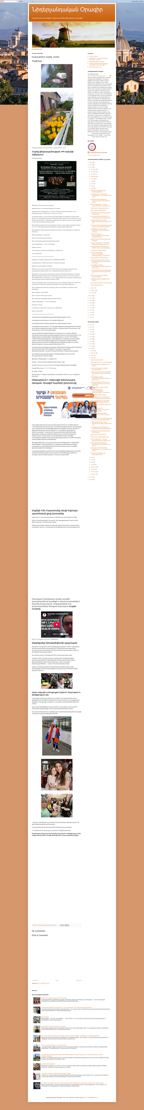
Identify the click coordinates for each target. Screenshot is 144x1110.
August (93, 178)
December (93, 169)
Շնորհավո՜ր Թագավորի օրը (100, 208)
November (93, 171)
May (92, 186)
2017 (90, 310)
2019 (90, 305)
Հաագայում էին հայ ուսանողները (101, 282)
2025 (90, 164)
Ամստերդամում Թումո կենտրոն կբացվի (101, 239)
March (92, 288)
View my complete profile (94, 155)
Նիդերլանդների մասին (96, 61)
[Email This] (61, 925)
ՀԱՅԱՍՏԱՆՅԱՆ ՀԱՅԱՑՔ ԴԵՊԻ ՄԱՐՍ (100, 279)
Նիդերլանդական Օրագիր (67, 9)
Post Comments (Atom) (43, 983)
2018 (90, 307)
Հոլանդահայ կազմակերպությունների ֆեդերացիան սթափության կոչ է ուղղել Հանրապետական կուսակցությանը (72, 1055)
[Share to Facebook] (66, 925)
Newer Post (35, 980)
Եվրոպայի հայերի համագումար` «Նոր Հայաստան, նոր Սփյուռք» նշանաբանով (66, 1007)
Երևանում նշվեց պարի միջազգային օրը (98, 191)
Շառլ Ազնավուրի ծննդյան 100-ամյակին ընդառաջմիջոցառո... (101, 216)
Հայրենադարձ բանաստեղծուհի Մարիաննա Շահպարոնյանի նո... (101, 271)
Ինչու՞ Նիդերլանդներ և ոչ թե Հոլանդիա (54, 1045)
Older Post (78, 980)
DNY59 (86, 1097)
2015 (90, 315)
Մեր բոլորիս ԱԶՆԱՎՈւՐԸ (98, 210)
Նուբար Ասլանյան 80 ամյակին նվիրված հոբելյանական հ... (100, 243)
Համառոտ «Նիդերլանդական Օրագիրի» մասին (98, 58)
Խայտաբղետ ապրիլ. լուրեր (99, 257)
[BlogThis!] (62, 925)
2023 (90, 295)
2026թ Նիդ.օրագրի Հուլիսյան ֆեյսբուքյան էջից (56, 1073)
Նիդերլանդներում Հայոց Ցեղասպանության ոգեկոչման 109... (101, 221)
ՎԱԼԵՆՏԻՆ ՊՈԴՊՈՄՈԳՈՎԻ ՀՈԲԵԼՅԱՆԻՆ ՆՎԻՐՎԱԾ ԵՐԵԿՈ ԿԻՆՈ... (101, 195)
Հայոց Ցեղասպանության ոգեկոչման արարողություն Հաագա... (100, 230)
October (93, 174)
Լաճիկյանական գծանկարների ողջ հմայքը (100, 213)
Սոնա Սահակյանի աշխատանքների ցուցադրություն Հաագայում (100, 254)
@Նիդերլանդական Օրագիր (98, 152)
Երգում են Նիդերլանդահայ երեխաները (54, 998)
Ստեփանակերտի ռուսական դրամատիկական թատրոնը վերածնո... (100, 261)
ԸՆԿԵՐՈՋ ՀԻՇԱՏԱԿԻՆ (48, 1064)
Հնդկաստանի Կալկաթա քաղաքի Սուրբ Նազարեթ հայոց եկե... (101, 225)
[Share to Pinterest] (68, 925)
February (93, 290)
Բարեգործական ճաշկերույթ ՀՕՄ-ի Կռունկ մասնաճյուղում (101, 247)
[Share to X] (64, 925)
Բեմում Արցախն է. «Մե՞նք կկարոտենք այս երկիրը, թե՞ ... (101, 205)
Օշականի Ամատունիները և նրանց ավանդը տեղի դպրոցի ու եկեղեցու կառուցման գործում (70, 1035)
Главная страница (93, 56)
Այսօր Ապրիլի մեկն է (97, 285)
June (92, 183)
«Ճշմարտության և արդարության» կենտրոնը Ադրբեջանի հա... (100, 235)
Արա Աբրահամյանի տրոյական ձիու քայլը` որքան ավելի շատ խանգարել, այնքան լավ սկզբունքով (72, 1083)
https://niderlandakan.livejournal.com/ (96, 75)
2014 (90, 317)
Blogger (96, 1097)
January (93, 292)
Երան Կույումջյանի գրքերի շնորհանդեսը (99, 275)
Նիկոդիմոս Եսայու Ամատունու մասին (53, 1026)
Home (57, 980)
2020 (90, 303)
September (93, 176)
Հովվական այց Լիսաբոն (98, 250)
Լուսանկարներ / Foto (95, 67)
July (92, 181)
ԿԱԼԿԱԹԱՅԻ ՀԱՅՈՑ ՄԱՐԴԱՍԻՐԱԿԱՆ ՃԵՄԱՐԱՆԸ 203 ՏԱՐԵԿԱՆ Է (101, 266)
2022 (90, 298)
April (92, 188)
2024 (90, 167)
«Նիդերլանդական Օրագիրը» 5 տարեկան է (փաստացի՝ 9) (98, 64)
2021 (90, 300)
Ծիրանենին (45, 1017)
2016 (90, 312)
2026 (90, 162)
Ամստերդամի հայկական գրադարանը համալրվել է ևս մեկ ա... (100, 200)
